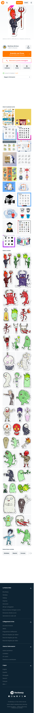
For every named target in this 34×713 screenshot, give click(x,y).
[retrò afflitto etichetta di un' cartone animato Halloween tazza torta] (9, 506)
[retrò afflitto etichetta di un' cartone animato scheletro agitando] (9, 664)
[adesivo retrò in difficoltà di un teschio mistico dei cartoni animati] (14, 612)
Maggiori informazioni (9, 77)
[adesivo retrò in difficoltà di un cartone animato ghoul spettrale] (7, 628)
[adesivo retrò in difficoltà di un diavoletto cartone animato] (11, 389)
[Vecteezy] (2, 2)
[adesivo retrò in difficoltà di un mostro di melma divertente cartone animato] (18, 488)
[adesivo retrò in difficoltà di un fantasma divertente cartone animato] (22, 525)
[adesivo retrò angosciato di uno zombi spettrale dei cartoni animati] (9, 597)
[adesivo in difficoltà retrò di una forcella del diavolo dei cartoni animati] (8, 642)
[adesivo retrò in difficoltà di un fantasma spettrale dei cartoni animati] (10, 526)
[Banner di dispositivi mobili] (10, 220)
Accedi (26, 2)
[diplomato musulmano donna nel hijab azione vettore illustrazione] (22, 303)
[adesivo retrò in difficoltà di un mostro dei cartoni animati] (10, 580)
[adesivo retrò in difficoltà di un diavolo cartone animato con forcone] (7, 351)
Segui (28, 48)
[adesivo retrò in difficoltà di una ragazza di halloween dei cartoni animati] (8, 545)
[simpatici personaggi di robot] (10, 235)
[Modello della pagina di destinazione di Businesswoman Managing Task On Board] (10, 177)
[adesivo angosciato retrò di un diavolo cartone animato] (9, 426)
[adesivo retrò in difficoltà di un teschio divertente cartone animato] (18, 694)
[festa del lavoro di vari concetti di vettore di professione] (10, 331)
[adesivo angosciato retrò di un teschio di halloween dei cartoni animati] (9, 469)
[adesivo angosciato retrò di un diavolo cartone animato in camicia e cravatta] (7, 488)
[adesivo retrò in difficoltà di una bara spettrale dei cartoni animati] (16, 628)
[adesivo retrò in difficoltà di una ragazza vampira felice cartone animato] (19, 597)
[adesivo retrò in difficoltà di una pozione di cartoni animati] (6, 614)
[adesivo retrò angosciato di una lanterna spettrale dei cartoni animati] (19, 424)
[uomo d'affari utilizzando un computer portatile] (11, 134)
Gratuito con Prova (17, 54)
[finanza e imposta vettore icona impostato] (24, 163)
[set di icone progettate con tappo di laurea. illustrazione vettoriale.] (9, 302)
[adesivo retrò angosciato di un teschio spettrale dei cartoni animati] (6, 443)
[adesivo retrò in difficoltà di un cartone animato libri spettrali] (20, 680)
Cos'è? (16, 73)
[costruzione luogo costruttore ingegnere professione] (8, 117)
